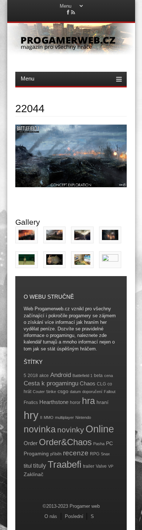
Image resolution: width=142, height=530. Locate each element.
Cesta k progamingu (51, 383)
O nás (50, 516)
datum (75, 391)
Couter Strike (44, 391)
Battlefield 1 (82, 375)
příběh (56, 454)
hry (31, 415)
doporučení (92, 391)
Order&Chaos (65, 442)
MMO (49, 417)
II (41, 417)
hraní (102, 402)
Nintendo (83, 417)
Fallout (109, 391)
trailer (88, 466)
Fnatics (31, 402)
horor (75, 402)
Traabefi (65, 464)
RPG (94, 453)
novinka (40, 429)
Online (100, 429)
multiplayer (64, 417)
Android (60, 375)
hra (88, 401)
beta (98, 375)
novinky (70, 429)
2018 (33, 375)
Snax (105, 454)
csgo (63, 391)
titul (28, 466)
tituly (39, 465)
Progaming (36, 453)
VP (110, 466)
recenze (75, 453)
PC (109, 443)
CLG (101, 383)
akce (44, 375)
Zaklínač (33, 474)
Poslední (74, 516)
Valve (101, 466)
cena (108, 375)
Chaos (87, 383)
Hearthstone (53, 402)
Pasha (98, 443)
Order (31, 443)
